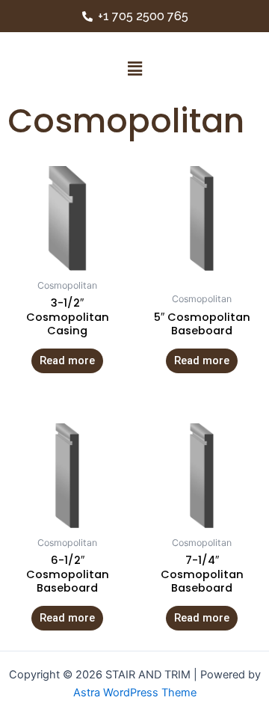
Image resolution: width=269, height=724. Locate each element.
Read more (67, 360)
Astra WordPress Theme (135, 692)
